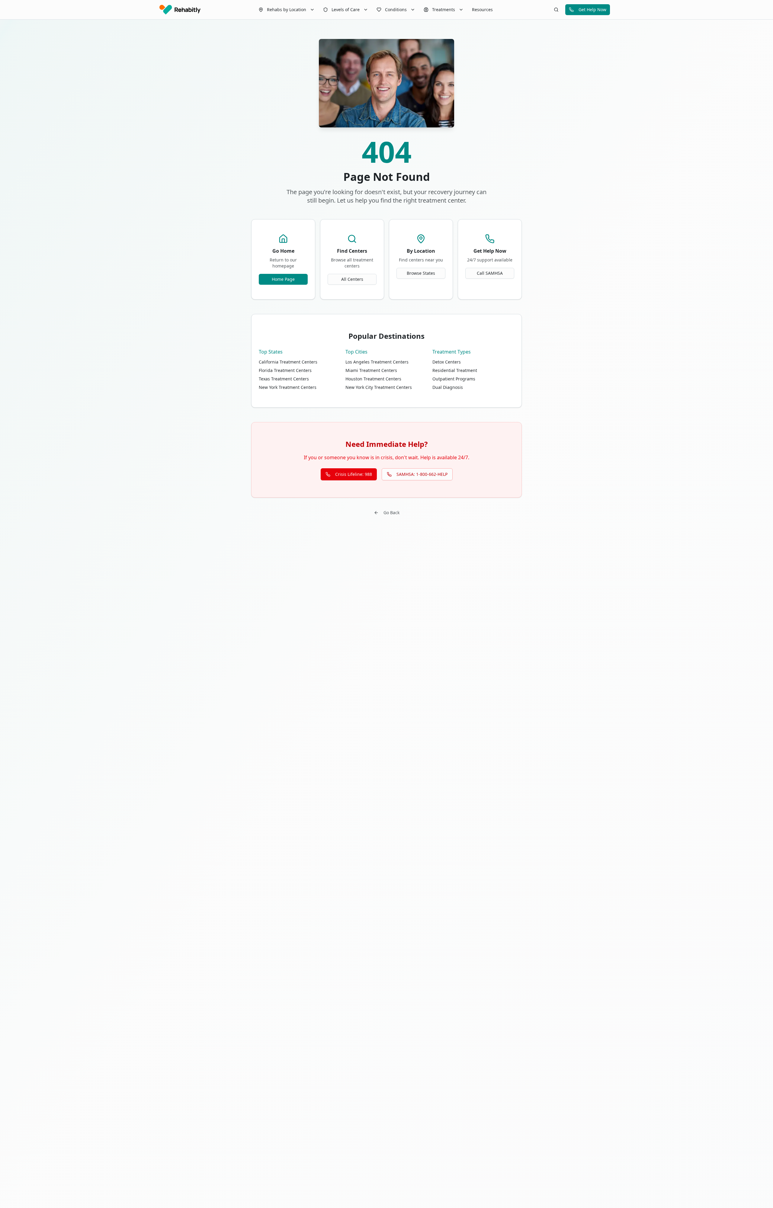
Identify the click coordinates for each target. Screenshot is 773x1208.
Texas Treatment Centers (284, 379)
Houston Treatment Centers (373, 379)
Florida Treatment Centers (285, 370)
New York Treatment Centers (287, 387)
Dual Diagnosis (447, 387)
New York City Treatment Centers (378, 387)
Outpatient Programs (453, 379)
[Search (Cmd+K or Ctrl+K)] (556, 9)
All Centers (352, 279)
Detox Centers (446, 362)
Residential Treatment (454, 370)
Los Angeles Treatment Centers (377, 362)
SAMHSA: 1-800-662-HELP (421, 474)
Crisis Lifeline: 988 (353, 474)
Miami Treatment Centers (371, 370)
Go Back (391, 512)
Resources (482, 9)
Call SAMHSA (490, 273)
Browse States (421, 273)
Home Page (283, 279)
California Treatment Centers (288, 362)
